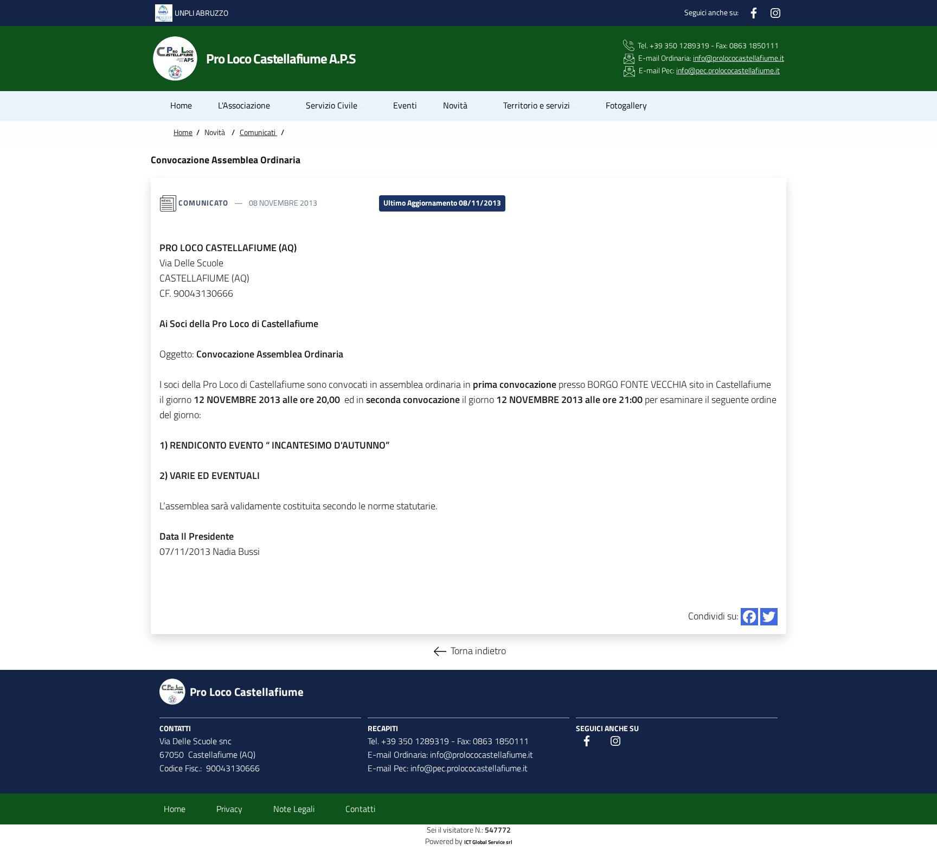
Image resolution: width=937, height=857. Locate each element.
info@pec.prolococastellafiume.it (728, 70)
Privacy (229, 808)
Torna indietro (478, 650)
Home (183, 132)
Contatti (360, 808)
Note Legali (294, 808)
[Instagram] (775, 11)
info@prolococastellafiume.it (738, 58)
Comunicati (258, 132)
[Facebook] (753, 11)
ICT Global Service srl (488, 842)
